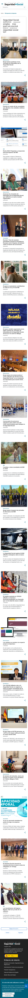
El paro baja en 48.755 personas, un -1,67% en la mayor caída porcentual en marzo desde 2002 (14, 733)
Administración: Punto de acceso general (13, 967)
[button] (25, 75)
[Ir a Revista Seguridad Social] (16, 4)
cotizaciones (16, 22)
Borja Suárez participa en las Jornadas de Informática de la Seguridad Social (12, 63)
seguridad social (10, 30)
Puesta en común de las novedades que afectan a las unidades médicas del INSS (14, 108)
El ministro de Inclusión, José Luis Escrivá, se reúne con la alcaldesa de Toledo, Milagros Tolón (13, 777)
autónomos (7, 22)
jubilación (5, 28)
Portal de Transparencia (9, 969)
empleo (6, 24)
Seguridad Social (11, 20)
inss (14, 24)
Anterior (7, 932)
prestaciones (13, 28)
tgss (4, 32)
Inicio (2, 13)
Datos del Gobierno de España (11, 972)
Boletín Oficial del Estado (10, 975)
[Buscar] (24, 7)
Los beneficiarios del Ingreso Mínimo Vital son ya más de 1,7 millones (12, 910)
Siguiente (20, 932)
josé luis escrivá (10, 26)
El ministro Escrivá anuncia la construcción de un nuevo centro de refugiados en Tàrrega (14, 865)
